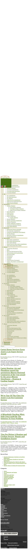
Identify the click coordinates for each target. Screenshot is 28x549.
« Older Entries (4, 451)
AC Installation (11, 195)
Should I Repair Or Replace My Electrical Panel (14, 465)
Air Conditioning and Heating (10, 472)
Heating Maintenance (13, 186)
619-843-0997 (5, 523)
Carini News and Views (12, 404)
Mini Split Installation (13, 239)
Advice (5, 471)
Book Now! (8, 340)
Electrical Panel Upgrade (14, 229)
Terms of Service (13, 547)
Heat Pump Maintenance (14, 201)
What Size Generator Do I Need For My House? (14, 461)
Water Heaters (11, 206)
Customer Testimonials (9, 477)
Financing (10, 256)
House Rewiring (11, 236)
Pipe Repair (10, 214)
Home (2, 504)
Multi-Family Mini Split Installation (17, 244)
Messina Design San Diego (13, 545)
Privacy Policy (4, 543)
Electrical (6, 228)
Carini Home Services (7, 356)
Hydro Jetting (14, 217)
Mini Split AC (4, 508)
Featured (12, 422)
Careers (9, 258)
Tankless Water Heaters (17, 208)
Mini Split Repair (11, 242)
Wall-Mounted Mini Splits (14, 245)
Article (7, 422)
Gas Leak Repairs (12, 226)
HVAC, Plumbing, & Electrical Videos (17, 338)
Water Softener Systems (14, 223)
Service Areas (11, 254)
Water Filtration (11, 222)
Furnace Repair (11, 192)
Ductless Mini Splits (8, 478)
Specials (7, 182)
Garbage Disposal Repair (14, 225)
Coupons (9, 257)
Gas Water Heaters (15, 207)
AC (4, 194)
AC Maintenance (11, 197)
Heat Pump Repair (12, 203)
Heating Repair (11, 188)
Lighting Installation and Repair (16, 232)
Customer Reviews (12, 248)
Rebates (7, 184)
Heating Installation (12, 185)
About (5, 247)
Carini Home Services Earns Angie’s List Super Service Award (13, 352)
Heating (6, 264)
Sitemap (2, 516)
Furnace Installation (12, 189)
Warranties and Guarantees (15, 253)
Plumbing (7, 204)
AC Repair (10, 198)
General (5, 358)
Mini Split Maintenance (13, 241)
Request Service (4, 513)
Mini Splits (7, 238)
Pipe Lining (10, 213)
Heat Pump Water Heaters (17, 210)
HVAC (5, 483)
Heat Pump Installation (13, 200)
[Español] (5, 186)
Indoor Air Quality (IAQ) (9, 484)
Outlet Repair (11, 233)
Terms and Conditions (5, 515)
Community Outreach (13, 260)
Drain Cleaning (11, 216)
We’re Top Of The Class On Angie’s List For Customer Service (12, 398)
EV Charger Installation (13, 231)
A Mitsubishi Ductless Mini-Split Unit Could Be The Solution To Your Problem (13, 416)
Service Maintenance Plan (14, 251)
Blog (8, 250)
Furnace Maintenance (13, 191)
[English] (2, 186)
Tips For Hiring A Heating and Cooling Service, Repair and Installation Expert (14, 436)
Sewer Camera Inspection (14, 220)
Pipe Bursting (11, 211)
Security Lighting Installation (15, 235)
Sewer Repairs (11, 219)
